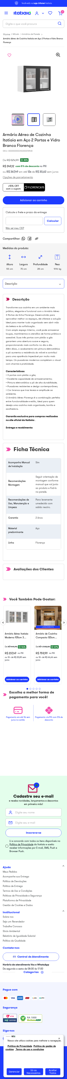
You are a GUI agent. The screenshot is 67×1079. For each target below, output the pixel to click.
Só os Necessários (33, 1071)
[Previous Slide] (3, 622)
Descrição (11, 283)
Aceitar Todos (53, 1071)
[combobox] (33, 24)
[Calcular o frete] (52, 221)
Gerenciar (14, 1071)
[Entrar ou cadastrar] (40, 13)
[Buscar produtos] (60, 23)
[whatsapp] (23, 238)
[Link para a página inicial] (6, 34)
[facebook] (29, 238)
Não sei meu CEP (15, 228)
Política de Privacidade (21, 844)
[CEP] (25, 217)
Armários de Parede (31, 34)
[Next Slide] (64, 622)
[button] (6, 13)
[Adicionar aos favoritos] (9, 55)
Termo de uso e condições (29, 1049)
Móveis (16, 34)
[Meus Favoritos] (51, 13)
